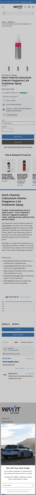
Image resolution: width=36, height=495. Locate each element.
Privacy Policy (10, 491)
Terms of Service (21, 491)
